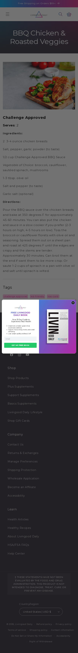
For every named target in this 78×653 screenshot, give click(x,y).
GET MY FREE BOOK (20, 345)
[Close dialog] (73, 302)
